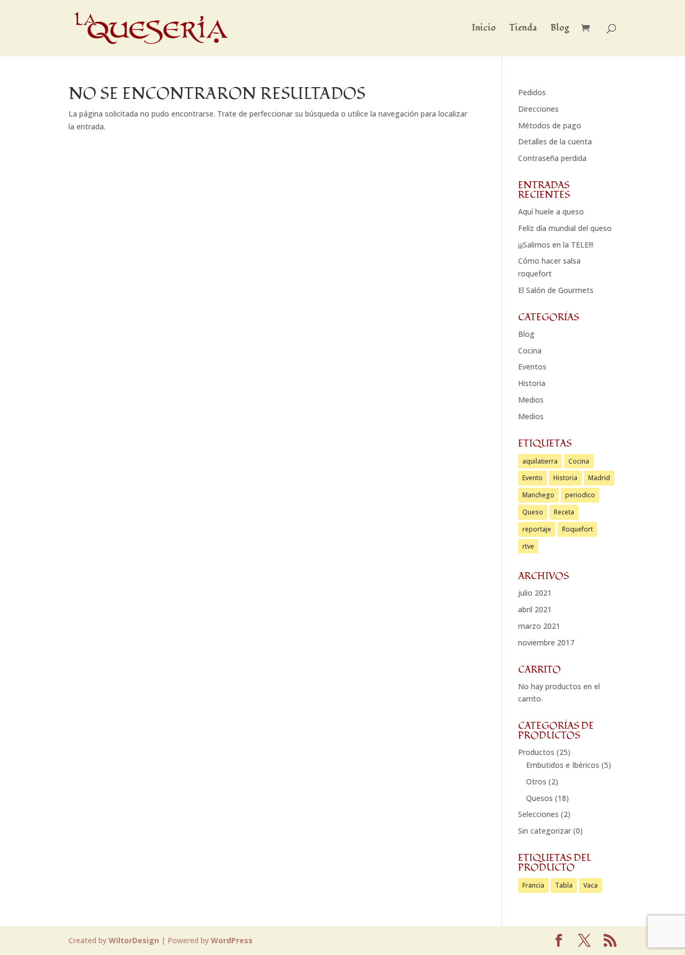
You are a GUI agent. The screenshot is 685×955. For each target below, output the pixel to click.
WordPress (232, 940)
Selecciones (538, 814)
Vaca (590, 885)
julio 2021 (535, 593)
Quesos (539, 798)
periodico (580, 494)
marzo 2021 (539, 626)
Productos (536, 752)
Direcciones (538, 109)
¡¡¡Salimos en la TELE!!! (555, 245)
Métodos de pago (549, 125)
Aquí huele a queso (551, 211)
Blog (560, 29)
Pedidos (532, 92)
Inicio (484, 29)
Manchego (538, 494)
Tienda (523, 29)
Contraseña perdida (552, 158)
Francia (533, 885)
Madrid (599, 477)
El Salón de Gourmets (555, 290)
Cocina (530, 350)
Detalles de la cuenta (555, 141)
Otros (536, 781)
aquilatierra (540, 461)
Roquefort (577, 529)
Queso (532, 512)
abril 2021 (535, 609)
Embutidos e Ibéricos (562, 765)
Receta (564, 512)
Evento (532, 477)
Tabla (564, 885)
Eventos (532, 366)
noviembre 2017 (546, 642)
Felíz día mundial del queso (565, 228)
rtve (528, 546)
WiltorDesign (134, 940)
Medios (531, 400)
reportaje (536, 529)
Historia (531, 383)
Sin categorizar (544, 831)
